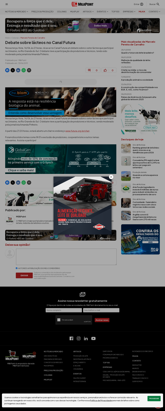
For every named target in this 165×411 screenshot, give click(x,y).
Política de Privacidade (101, 400)
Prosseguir (154, 398)
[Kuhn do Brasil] (82, 206)
